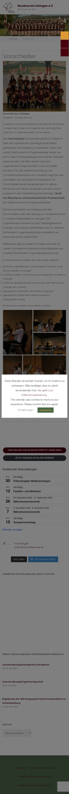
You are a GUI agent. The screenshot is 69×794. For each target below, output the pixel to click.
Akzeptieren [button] (46, 410)
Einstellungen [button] (25, 410)
